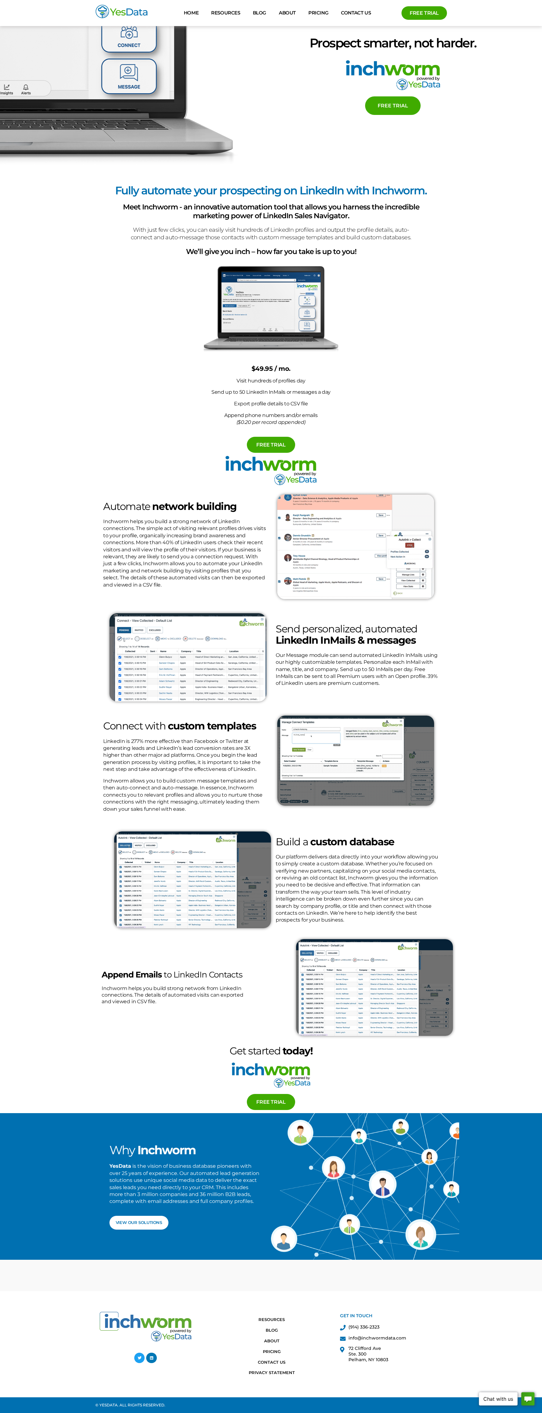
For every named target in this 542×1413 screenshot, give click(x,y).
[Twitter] (139, 1358)
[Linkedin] (151, 1358)
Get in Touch (356, 1315)
